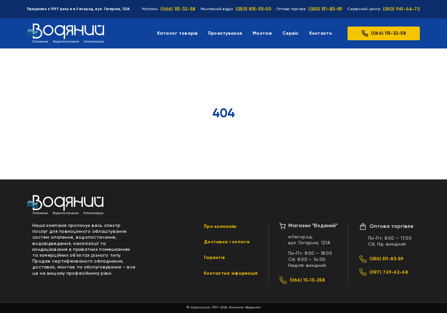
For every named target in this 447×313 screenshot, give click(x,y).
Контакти (320, 33)
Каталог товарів (177, 33)
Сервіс (290, 33)
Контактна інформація (231, 273)
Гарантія (214, 257)
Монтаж (262, 33)
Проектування (225, 33)
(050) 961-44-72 (401, 9)
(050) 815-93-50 (253, 9)
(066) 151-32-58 (177, 9)
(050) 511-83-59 (325, 9)
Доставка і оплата (227, 242)
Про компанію (220, 226)
